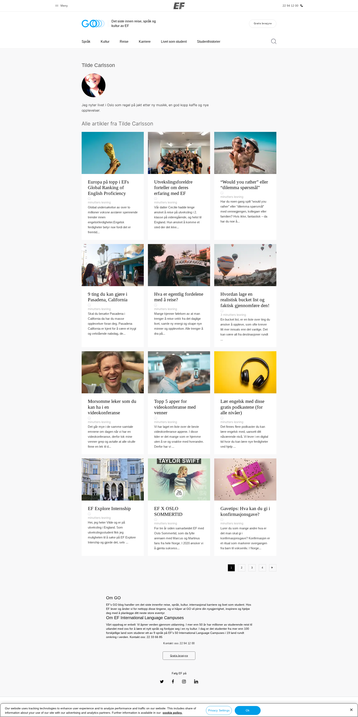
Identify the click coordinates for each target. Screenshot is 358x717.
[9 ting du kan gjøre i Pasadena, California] (113, 295)
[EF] (179, 5)
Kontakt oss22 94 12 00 (179, 643)
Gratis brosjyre (263, 23)
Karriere (145, 41)
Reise (124, 41)
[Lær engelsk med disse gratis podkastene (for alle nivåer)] (245, 402)
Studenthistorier (208, 41)
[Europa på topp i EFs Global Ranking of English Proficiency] (113, 186)
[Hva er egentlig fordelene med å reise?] (179, 295)
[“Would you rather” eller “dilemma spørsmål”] (245, 186)
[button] (62, 5)
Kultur (105, 41)
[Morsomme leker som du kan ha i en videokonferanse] (113, 402)
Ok (247, 710)
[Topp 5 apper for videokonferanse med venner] (179, 402)
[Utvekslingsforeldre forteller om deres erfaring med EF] (179, 186)
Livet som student (174, 41)
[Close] (351, 709)
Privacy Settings (219, 710)
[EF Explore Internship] (113, 507)
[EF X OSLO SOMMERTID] (179, 507)
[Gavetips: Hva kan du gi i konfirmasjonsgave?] (245, 507)
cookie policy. (172, 712)
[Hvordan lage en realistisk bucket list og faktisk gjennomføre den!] (245, 295)
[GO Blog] (93, 23)
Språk (86, 41)
